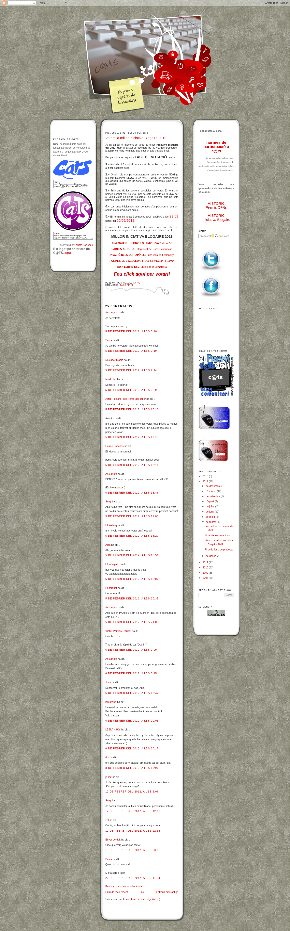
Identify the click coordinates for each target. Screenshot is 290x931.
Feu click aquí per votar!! (142, 274)
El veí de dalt (113, 839)
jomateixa (110, 701)
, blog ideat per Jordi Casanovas (141, 249)
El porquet (111, 587)
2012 (206, 481)
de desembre (213, 485)
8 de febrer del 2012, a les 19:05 (132, 767)
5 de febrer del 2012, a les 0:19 (131, 350)
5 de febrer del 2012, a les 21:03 (132, 622)
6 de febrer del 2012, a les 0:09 (131, 649)
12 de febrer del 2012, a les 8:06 (132, 791)
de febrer (211, 521)
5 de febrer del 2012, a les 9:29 (131, 389)
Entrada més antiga (167, 891)
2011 (206, 562)
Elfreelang (111, 525)
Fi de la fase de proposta (219, 549)
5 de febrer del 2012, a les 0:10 (131, 331)
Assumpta (111, 312)
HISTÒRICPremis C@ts (216, 206)
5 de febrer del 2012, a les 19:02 (132, 579)
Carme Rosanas (114, 446)
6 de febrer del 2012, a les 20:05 (132, 720)
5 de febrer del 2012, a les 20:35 (132, 598)
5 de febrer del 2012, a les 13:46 (132, 492)
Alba (107, 544)
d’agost (210, 501)
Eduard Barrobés (83, 245)
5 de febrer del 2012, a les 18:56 (132, 555)
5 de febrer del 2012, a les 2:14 (131, 370)
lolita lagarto (112, 564)
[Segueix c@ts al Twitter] (211, 271)
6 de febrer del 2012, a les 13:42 (132, 693)
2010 (206, 567)
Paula (108, 859)
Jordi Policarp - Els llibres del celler (125, 398)
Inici (142, 891)
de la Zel (142, 243)
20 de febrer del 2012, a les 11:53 (132, 877)
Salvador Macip (114, 359)
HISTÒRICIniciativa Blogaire (216, 218)
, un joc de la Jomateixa (142, 266)
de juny (210, 511)
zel (107, 820)
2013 (206, 476)
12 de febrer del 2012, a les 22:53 (132, 830)
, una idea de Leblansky (142, 254)
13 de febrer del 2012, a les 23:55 (132, 850)
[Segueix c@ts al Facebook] (211, 297)
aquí (68, 252)
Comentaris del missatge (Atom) (141, 899)
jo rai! (108, 777)
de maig (211, 516)
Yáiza (108, 340)
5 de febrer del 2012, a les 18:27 (132, 535)
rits (107, 757)
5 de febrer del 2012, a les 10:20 (132, 409)
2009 (206, 572)
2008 (206, 577)
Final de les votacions (217, 535)
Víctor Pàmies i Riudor (118, 630)
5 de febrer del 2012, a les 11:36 (131, 437)
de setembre (213, 496)
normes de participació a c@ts (216, 146)
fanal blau (110, 379)
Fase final (127, 285)
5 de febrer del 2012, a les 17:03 (132, 516)
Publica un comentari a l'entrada (123, 886)
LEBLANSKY (113, 729)
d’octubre (211, 491)
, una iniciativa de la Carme (141, 260)
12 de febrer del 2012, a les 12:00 (132, 811)
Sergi (108, 501)
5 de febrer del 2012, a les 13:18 (132, 465)
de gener (211, 555)
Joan (108, 682)
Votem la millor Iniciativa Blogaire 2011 (135, 138)
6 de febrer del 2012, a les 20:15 (132, 748)
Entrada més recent (116, 891)
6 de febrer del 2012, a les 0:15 (131, 673)
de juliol (210, 506)
